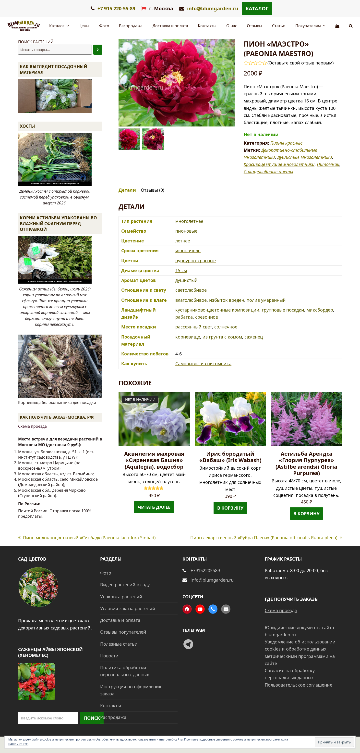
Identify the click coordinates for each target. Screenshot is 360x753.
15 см (181, 270)
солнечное (225, 327)
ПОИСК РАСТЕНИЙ (35, 42)
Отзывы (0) (152, 190)
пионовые (186, 231)
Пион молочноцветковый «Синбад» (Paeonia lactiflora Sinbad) (87, 538)
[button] (351, 25)
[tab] (127, 190)
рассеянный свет (193, 327)
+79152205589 (205, 570)
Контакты (110, 705)
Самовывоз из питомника (203, 363)
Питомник (328, 164)
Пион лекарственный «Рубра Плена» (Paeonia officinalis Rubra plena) (263, 538)
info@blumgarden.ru (212, 8)
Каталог (257, 8)
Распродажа (113, 717)
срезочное (206, 317)
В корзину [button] (230, 508)
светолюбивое (191, 290)
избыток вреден (226, 300)
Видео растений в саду (125, 585)
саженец (253, 337)
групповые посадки (283, 310)
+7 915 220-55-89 (115, 8)
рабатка (184, 317)
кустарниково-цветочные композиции (217, 310)
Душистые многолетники (304, 157)
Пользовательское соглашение (298, 685)
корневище (187, 337)
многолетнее (189, 221)
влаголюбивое (191, 300)
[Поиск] (97, 50)
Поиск (92, 718)
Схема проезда (32, 426)
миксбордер (320, 310)
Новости (109, 656)
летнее (182, 241)
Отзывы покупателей (123, 632)
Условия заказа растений (127, 608)
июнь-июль (188, 250)
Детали (127, 190)
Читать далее (154, 507)
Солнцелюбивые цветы (268, 172)
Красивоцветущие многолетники (279, 164)
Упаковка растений (121, 597)
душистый (186, 280)
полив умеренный (266, 300)
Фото (105, 573)
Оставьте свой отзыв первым (300, 63)
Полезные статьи (119, 644)
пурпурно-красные (195, 261)
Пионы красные (286, 143)
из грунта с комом (222, 337)
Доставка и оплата (120, 620)
